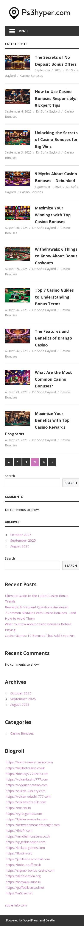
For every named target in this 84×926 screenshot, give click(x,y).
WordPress (31, 920)
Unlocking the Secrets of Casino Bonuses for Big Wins (56, 139)
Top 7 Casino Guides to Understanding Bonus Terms (54, 296)
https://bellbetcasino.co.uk (25, 768)
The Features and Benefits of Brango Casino (53, 338)
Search (10, 476)
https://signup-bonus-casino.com (30, 870)
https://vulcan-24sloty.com (25, 791)
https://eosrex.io (18, 807)
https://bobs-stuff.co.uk (23, 864)
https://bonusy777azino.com (27, 773)
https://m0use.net (19, 893)
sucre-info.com (16, 905)
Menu (23, 31)
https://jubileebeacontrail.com (28, 859)
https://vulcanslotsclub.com (26, 802)
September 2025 (23, 540)
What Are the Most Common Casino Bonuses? (53, 379)
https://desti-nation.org (23, 876)
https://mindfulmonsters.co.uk (28, 836)
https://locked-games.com (25, 847)
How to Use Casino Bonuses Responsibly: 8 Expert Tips (55, 98)
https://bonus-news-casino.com (29, 762)
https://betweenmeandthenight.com (33, 825)
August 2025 (19, 546)
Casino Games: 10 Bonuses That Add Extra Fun (40, 635)
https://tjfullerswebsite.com (26, 819)
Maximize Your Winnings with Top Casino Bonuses (53, 214)
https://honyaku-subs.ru (23, 882)
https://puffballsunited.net (25, 887)
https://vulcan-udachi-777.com (28, 796)
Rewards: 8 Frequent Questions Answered (36, 607)
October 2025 (20, 534)
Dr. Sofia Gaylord (48, 111)
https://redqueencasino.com (27, 785)
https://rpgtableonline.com (25, 842)
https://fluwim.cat (19, 853)
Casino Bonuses (31, 75)
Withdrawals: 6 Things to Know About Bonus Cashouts (56, 256)
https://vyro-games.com (24, 813)
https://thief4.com (19, 830)
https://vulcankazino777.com (27, 779)
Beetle (50, 920)
